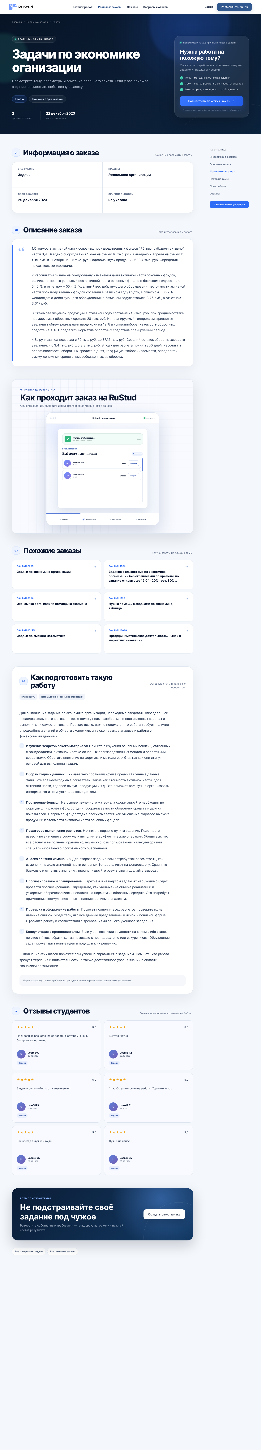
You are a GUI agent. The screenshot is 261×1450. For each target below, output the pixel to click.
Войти (209, 6)
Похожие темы (219, 178)
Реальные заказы (109, 7)
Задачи (57, 21)
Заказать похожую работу (229, 204)
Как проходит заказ (222, 171)
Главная (17, 21)
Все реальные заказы (62, 1251)
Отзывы (132, 7)
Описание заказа (220, 164)
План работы (218, 186)
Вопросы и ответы (155, 7)
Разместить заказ (234, 7)
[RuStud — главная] (21, 7)
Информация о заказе (223, 156)
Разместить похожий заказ (209, 101)
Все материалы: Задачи (29, 1251)
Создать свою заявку (164, 1214)
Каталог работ (82, 7)
